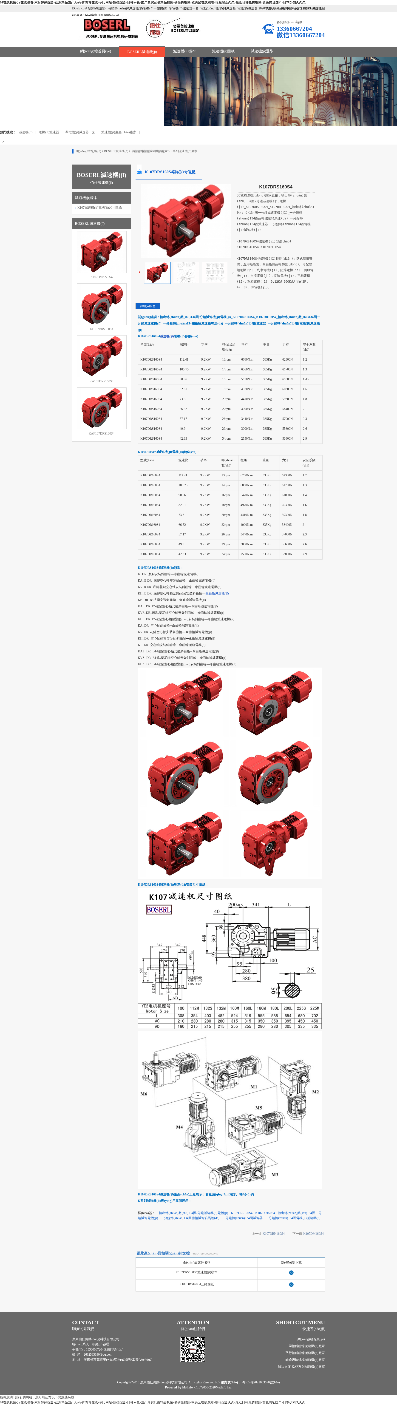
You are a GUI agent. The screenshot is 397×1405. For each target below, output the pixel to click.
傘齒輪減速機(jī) (217, 593)
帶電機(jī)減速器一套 (80, 132)
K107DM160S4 (313, 1233)
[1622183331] (291, 1286)
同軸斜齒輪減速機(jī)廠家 (307, 1346)
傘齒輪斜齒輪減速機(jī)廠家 (149, 151)
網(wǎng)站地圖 (314, 8)
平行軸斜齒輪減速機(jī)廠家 (305, 1353)
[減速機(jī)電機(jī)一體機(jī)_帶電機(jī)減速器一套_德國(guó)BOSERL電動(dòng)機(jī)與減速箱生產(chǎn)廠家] (143, 41)
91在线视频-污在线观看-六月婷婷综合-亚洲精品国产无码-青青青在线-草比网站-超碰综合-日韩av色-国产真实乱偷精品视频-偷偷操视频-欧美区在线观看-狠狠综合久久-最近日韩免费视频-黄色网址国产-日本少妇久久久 (153, 2)
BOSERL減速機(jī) (142, 52)
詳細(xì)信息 (147, 306)
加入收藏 (273, 8)
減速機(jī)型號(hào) (95, 61)
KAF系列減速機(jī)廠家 (308, 1366)
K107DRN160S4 (274, 1233)
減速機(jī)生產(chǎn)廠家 (118, 132)
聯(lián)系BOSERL (141, 61)
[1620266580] (291, 1274)
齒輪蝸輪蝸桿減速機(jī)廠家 (305, 1360)
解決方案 (284, 1366)
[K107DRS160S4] (157, 282)
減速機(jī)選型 (262, 51)
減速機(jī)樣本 (184, 51)
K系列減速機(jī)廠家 (184, 151)
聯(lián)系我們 (291, 8)
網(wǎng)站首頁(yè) (95, 51)
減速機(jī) (26, 132)
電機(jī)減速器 (49, 132)
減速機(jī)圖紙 (223, 51)
